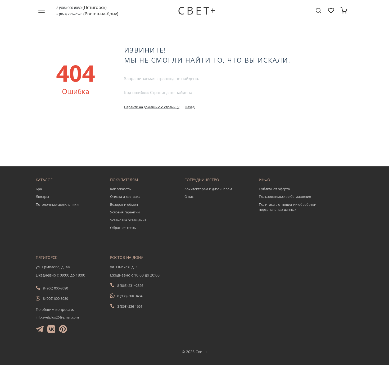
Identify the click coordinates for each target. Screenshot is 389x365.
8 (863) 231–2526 (69, 14)
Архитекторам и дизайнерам (208, 188)
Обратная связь (123, 227)
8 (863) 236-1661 (129, 306)
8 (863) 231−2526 (130, 285)
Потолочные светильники (57, 204)
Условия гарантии (125, 212)
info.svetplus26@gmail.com (57, 317)
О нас (188, 196)
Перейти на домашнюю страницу (151, 107)
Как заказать (120, 188)
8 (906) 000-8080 (69, 7)
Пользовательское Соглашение (285, 196)
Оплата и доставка (125, 196)
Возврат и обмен (124, 204)
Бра (39, 188)
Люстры (42, 196)
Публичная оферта (274, 188)
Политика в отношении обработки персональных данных (287, 207)
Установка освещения (128, 220)
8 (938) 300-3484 (129, 295)
